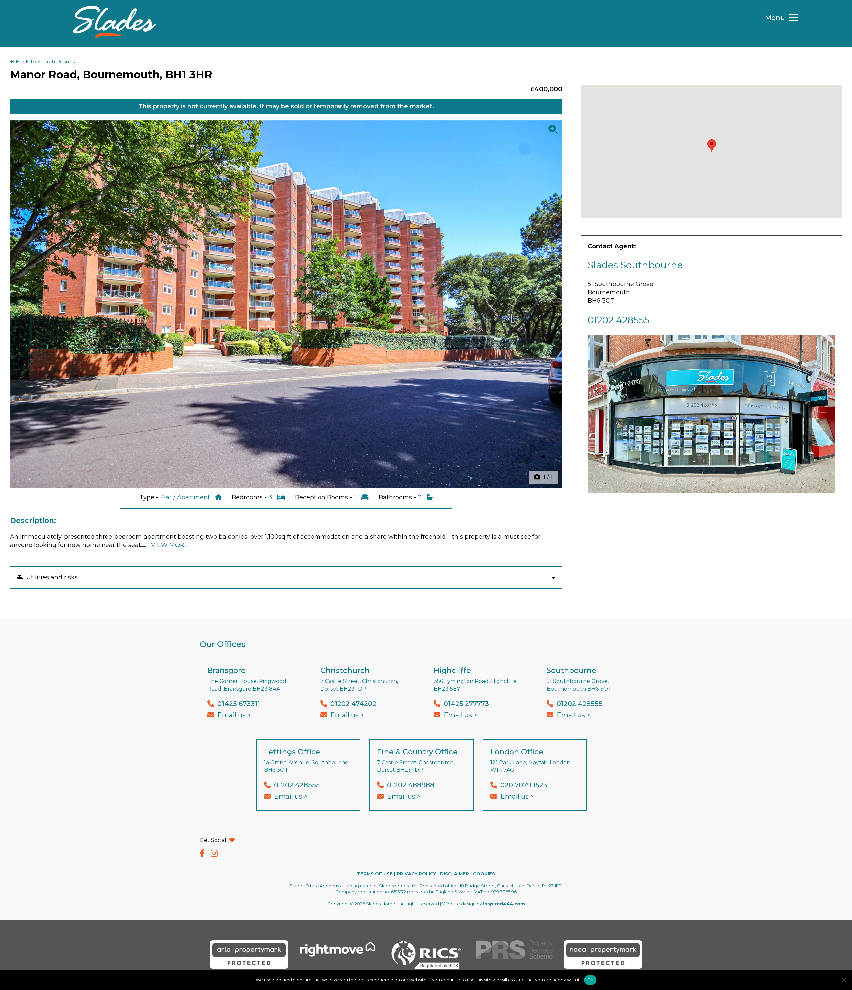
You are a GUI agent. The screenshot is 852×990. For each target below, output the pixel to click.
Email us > (234, 715)
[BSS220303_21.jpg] (286, 304)
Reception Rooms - (324, 497)
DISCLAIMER (454, 873)
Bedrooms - (250, 497)
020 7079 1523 (523, 785)
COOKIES (484, 873)
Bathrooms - (398, 497)
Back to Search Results (44, 61)
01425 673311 (238, 704)
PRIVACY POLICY (416, 873)
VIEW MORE (169, 545)
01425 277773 (466, 704)
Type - (149, 497)
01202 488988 (410, 785)
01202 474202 (353, 704)
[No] (843, 980)
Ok (590, 979)
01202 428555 (618, 320)
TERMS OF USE (375, 873)
